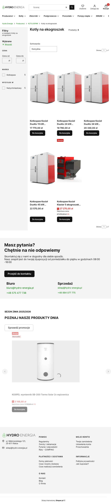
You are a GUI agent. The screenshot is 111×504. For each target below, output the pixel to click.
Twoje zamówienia (84, 441)
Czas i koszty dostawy (49, 464)
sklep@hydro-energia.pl (70, 287)
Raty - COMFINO (46, 449)
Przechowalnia (82, 447)
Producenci (20, 23)
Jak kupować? (82, 464)
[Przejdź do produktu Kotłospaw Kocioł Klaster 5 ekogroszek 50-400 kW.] (69, 168)
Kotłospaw (11, 75)
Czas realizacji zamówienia (51, 466)
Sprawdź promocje (19, 327)
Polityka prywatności (85, 461)
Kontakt (42, 478)
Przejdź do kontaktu (19, 273)
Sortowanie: (35, 44)
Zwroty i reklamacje (47, 444)
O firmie (42, 483)
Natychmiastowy (14, 88)
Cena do (20, 56)
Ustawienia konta (83, 444)
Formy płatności (46, 461)
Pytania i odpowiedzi (48, 447)
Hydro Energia (7, 23)
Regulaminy (44, 441)
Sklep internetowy (52, 500)
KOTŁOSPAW (33, 23)
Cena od (6, 56)
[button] (71, 7)
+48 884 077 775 (67, 292)
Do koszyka (37, 133)
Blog (41, 481)
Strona (98, 50)
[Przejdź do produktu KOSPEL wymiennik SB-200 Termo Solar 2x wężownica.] (46, 361)
